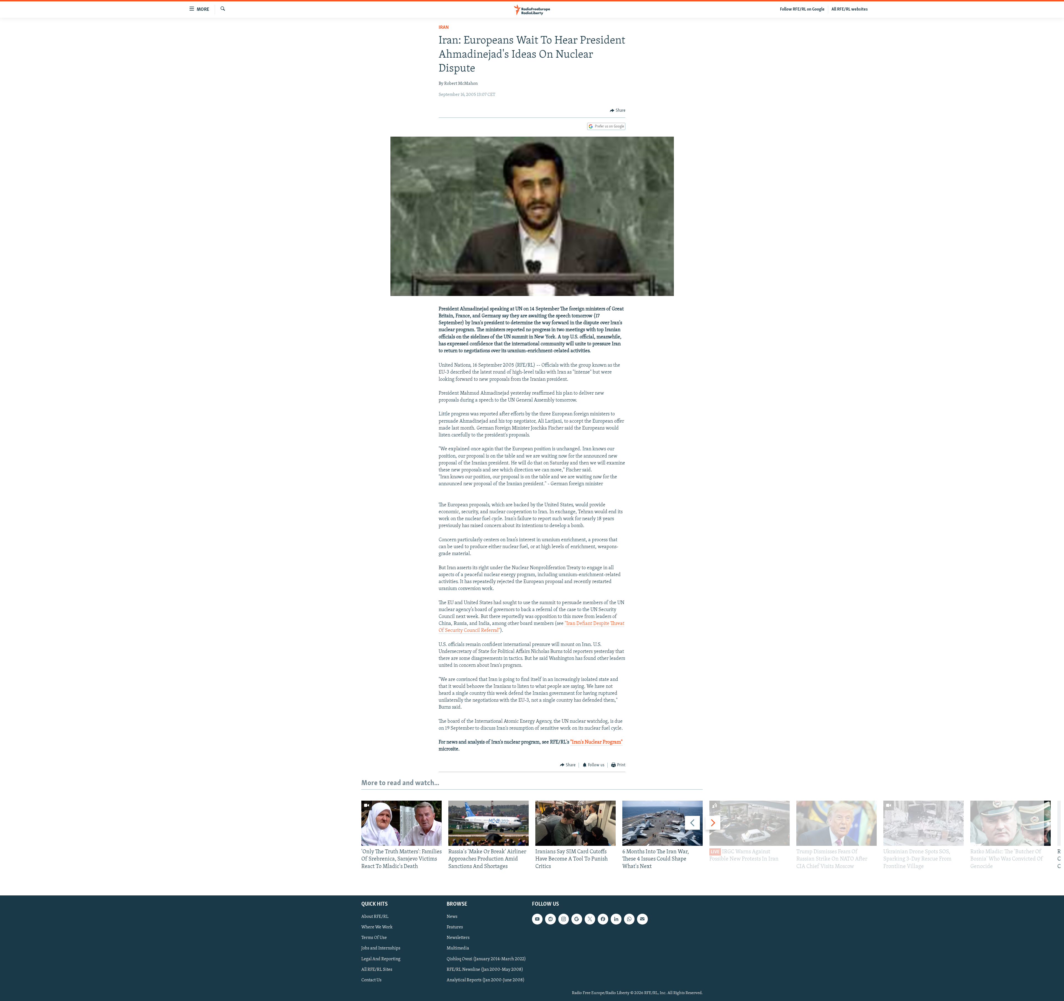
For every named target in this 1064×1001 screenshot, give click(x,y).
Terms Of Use (374, 938)
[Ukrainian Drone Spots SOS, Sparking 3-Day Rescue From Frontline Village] (923, 823)
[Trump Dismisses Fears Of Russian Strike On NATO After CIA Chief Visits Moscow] (836, 823)
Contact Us (371, 980)
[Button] (617, 110)
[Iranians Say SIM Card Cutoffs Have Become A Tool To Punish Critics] (575, 823)
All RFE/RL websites (850, 9)
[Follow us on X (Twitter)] (590, 919)
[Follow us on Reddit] (550, 919)
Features (455, 927)
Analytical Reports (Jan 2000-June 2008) (486, 980)
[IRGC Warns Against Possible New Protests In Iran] (749, 823)
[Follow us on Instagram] (563, 919)
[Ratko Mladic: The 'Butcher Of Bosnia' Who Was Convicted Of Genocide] (1010, 823)
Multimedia (458, 948)
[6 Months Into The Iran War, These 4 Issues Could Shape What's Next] (662, 823)
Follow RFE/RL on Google (802, 9)
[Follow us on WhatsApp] (629, 919)
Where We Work (377, 927)
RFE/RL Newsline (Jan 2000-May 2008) (485, 969)
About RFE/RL (374, 917)
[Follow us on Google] (576, 919)
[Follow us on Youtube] (537, 919)
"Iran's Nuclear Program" (596, 742)
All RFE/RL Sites (376, 969)
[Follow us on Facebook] (603, 919)
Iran (444, 27)
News (452, 917)
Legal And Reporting (380, 959)
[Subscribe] (642, 919)
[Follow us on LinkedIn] (616, 919)
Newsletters (458, 938)
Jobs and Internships (380, 948)
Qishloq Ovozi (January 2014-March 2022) (486, 959)
